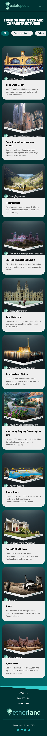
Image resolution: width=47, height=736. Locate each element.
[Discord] (28, 730)
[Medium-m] (25, 730)
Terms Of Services (23, 698)
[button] (40, 5)
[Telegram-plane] (22, 730)
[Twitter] (18, 730)
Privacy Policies (24, 703)
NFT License (23, 693)
